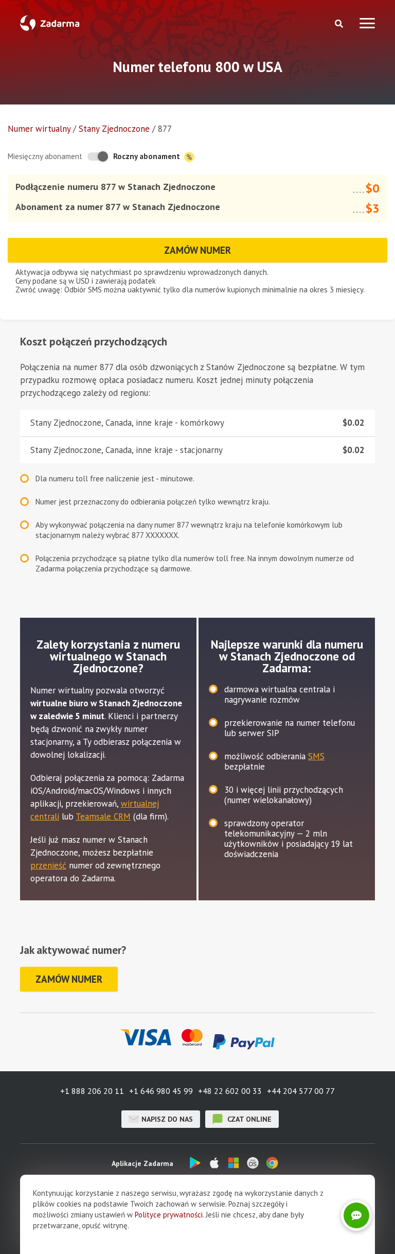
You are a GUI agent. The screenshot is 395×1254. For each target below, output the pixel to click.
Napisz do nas (167, 1119)
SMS (316, 756)
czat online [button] (248, 1119)
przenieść (48, 865)
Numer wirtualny (39, 128)
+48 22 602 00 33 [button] (230, 1091)
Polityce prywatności (169, 1215)
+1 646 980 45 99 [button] (161, 1091)
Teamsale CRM (103, 816)
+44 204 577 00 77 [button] (301, 1091)
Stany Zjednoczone (114, 128)
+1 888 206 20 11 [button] (92, 1091)
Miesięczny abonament (45, 156)
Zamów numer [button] (197, 250)
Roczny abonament (147, 156)
